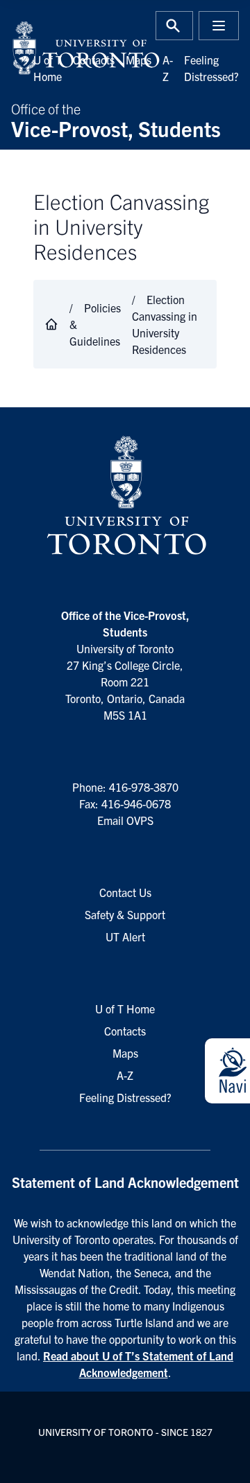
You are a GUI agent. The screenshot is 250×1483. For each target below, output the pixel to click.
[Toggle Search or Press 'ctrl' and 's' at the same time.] (174, 25)
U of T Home (125, 1008)
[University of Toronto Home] (64, 48)
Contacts (94, 59)
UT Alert (125, 936)
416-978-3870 (143, 787)
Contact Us (125, 892)
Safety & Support (125, 914)
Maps (138, 59)
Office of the (116, 119)
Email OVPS (125, 820)
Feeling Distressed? (125, 1097)
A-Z (125, 1075)
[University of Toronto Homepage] (125, 495)
